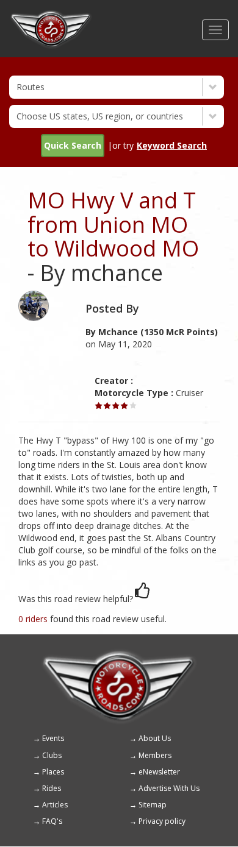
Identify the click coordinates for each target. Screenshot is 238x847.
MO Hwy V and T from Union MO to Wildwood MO (113, 224)
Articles (55, 804)
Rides (51, 788)
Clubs (52, 755)
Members (155, 755)
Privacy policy (162, 821)
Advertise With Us (169, 788)
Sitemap (153, 804)
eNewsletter (159, 772)
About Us (155, 738)
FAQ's (52, 821)
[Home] (51, 15)
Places (53, 772)
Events (53, 738)
